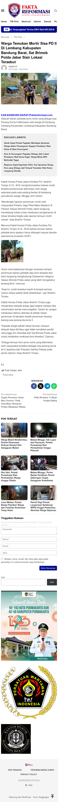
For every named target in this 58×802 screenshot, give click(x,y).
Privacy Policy (29, 774)
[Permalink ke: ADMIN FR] (4, 67)
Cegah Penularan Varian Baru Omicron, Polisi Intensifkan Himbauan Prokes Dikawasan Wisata (13, 400)
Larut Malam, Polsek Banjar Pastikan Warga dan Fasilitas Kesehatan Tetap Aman (13, 506)
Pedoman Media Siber (42, 769)
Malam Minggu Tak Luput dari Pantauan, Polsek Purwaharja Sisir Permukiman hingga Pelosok (43, 445)
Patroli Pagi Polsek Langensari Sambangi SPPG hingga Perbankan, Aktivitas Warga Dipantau (43, 506)
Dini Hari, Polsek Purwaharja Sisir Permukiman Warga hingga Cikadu (11, 476)
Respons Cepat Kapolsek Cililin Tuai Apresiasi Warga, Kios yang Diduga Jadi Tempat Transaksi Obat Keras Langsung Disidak (29, 167)
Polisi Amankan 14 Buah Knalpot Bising (45, 397)
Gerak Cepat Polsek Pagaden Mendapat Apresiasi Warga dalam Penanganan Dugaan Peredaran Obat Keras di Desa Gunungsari (27, 146)
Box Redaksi (15, 769)
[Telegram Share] (47, 386)
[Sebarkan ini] (34, 386)
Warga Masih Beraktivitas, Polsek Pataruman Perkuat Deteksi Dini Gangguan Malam (14, 443)
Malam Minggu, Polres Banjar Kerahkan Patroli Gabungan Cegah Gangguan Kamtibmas (42, 476)
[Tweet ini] (41, 386)
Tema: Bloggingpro (41, 797)
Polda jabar (8, 374)
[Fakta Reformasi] (29, 10)
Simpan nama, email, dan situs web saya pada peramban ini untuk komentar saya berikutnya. (24, 560)
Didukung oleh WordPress (20, 797)
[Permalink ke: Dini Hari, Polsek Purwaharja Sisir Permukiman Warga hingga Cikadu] (14, 462)
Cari (3, 577)
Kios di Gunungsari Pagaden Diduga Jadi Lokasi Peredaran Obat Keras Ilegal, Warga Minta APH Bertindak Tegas (26, 156)
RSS (30, 785)
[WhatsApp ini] (54, 386)
